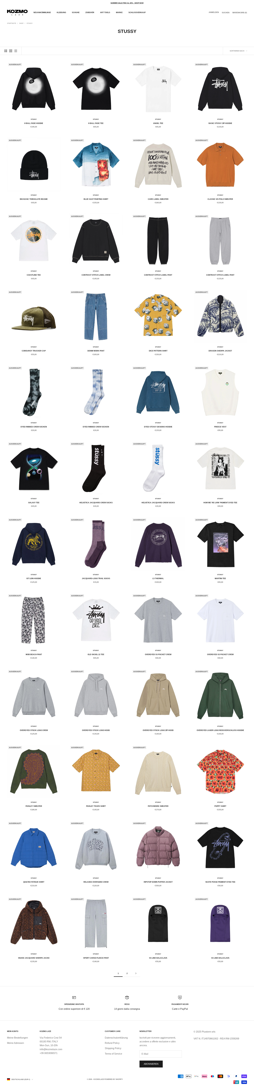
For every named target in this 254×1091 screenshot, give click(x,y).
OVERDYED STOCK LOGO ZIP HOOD (158, 730)
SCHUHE (76, 12)
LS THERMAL (158, 578)
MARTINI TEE (220, 578)
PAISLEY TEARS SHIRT (96, 806)
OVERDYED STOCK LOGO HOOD (96, 730)
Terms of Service (113, 1053)
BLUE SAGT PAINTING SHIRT (96, 199)
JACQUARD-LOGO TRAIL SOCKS (96, 578)
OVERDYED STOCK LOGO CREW (34, 730)
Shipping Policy (113, 1048)
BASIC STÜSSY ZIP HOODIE (220, 123)
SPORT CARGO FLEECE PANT (96, 958)
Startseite (11, 23)
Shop (21, 23)
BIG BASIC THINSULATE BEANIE (34, 199)
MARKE (119, 12)
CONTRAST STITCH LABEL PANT (158, 275)
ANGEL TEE (158, 123)
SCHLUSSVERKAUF (137, 12)
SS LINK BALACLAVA (158, 958)
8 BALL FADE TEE (95, 123)
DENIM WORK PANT (95, 351)
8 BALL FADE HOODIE (33, 123)
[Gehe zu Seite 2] (135, 973)
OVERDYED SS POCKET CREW (158, 654)
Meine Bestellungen (17, 1037)
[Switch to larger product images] (5, 51)
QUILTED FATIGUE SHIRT (33, 882)
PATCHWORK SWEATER (158, 806)
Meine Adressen (15, 1043)
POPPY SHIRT (220, 806)
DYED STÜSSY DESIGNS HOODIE (158, 427)
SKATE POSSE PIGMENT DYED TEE (220, 882)
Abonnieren (151, 1064)
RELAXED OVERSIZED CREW (95, 882)
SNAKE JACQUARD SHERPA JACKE (34, 958)
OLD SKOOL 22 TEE (96, 654)
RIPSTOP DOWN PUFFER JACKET (158, 882)
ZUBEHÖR (89, 12)
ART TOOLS (105, 12)
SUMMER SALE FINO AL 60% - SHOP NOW (127, 3)
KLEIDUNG (61, 12)
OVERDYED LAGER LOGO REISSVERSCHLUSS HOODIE (220, 730)
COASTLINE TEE (34, 275)
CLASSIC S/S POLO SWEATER (220, 199)
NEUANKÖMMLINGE (42, 12)
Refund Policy (112, 1043)
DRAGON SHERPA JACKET (220, 351)
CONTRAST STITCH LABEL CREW (96, 275)
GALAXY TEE (33, 503)
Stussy (30, 23)
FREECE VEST (220, 427)
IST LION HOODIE (33, 578)
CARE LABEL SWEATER (158, 199)
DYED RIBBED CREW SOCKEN (34, 427)
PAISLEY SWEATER (34, 806)
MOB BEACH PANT (34, 654)
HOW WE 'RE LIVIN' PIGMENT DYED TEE (220, 503)
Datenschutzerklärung (116, 1037)
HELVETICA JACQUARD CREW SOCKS (96, 503)
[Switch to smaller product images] (10, 51)
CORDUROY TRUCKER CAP (34, 351)
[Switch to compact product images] (15, 51)
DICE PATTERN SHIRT (158, 351)
